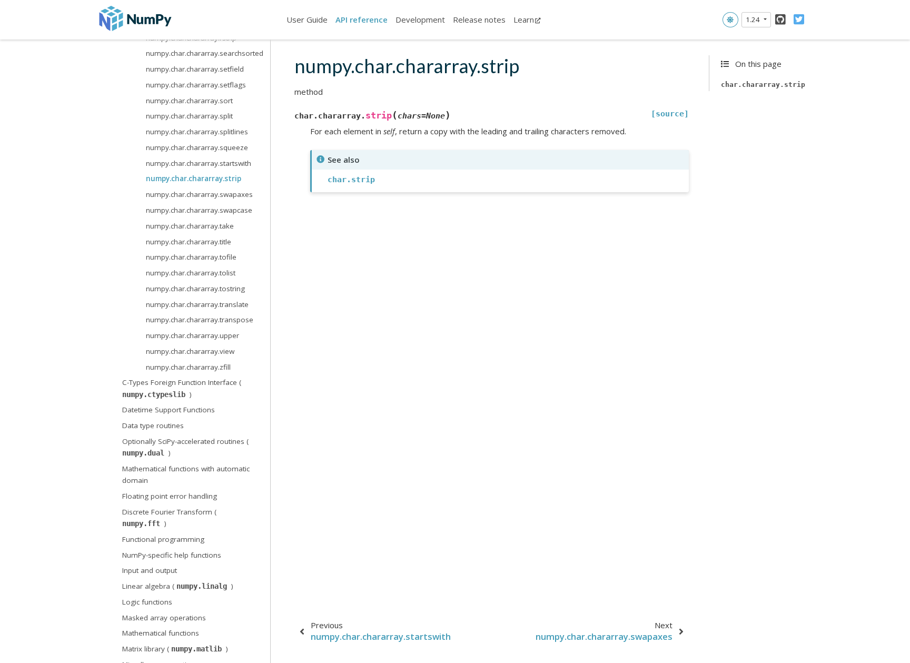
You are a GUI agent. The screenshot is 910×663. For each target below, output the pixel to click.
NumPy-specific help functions (171, 555)
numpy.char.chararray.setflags (196, 85)
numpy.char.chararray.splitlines (197, 131)
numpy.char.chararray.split (189, 116)
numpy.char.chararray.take (190, 226)
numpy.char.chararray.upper (192, 335)
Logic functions (147, 602)
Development (420, 19)
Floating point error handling (169, 496)
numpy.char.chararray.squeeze (197, 147)
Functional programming (163, 539)
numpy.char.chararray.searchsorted (204, 53)
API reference (361, 19)
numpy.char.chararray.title (188, 241)
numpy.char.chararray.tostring (195, 288)
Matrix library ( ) (175, 649)
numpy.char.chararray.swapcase (199, 210)
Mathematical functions (160, 633)
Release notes (479, 19)
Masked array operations (164, 617)
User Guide (307, 19)
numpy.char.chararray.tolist (190, 273)
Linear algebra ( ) (177, 586)
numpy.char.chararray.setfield (195, 69)
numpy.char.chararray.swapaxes (199, 194)
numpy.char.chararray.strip (193, 178)
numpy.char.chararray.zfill (188, 367)
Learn (523, 19)
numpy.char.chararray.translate (197, 304)
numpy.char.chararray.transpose (199, 319)
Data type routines (153, 425)
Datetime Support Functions (168, 409)
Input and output (149, 570)
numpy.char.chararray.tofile (191, 257)
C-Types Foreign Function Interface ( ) (181, 388)
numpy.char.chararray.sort (189, 100)
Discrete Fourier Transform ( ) (169, 517)
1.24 (753, 19)
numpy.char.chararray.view (190, 351)
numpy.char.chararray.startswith (198, 163)
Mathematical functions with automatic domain (186, 474)
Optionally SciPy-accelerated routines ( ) (185, 447)
